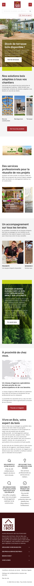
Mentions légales (26, 570)
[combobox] (15, 11)
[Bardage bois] (20, 110)
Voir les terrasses (13, 60)
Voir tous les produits (17, 129)
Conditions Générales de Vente (11, 570)
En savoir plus (12, 322)
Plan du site (5, 578)
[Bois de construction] (7, 110)
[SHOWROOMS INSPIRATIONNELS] (12, 200)
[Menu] (3, 4)
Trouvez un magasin (17, 408)
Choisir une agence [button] (25, 15)
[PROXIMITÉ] (12, 255)
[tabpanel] (17, 45)
